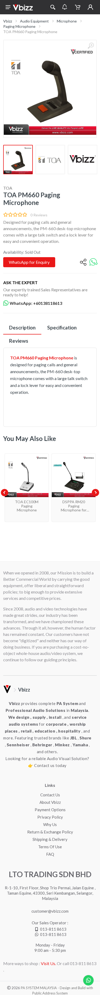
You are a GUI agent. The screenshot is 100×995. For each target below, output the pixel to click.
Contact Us (50, 794)
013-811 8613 (53, 929)
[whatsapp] (93, 262)
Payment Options (50, 809)
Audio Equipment (34, 21)
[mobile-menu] (8, 7)
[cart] (77, 7)
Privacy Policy (50, 817)
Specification (62, 327)
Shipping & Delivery (50, 839)
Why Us (50, 824)
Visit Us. (48, 963)
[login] (90, 7)
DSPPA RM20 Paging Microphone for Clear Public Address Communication (74, 511)
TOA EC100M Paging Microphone (26, 505)
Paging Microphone (19, 26)
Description (22, 327)
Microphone (67, 21)
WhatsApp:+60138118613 (36, 303)
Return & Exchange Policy (50, 831)
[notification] (64, 7)
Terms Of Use (50, 846)
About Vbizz (50, 802)
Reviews (18, 341)
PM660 (27, 357)
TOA (7, 187)
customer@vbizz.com (50, 911)
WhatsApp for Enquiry (29, 262)
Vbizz (7, 21)
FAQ (50, 854)
